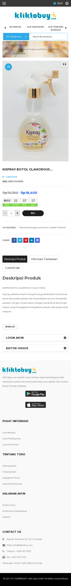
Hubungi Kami (9, 465)
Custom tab (12, 268)
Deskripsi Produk (15, 259)
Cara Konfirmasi (10, 444)
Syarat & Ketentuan (12, 483)
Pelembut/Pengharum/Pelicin (32, 49)
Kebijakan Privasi (11, 477)
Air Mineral (15, 27)
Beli (33, 213)
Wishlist (6, 516)
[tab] (14, 259)
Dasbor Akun (9, 505)
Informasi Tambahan (44, 259)
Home (8, 44)
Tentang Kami (9, 471)
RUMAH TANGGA (57, 227)
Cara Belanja (8, 432)
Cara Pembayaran (11, 438)
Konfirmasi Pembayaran (14, 511)
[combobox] (16, 37)
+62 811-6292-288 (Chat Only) (28, 563)
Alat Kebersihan (35, 27)
